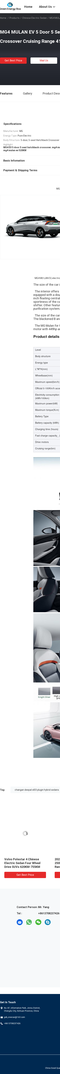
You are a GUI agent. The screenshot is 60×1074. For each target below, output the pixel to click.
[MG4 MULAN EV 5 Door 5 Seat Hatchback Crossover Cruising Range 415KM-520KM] (25, 833)
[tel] (57, 922)
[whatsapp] (29, 922)
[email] (20, 922)
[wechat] (38, 922)
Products (15, 18)
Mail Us (44, 60)
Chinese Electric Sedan (34, 18)
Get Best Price (13, 60)
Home (3, 18)
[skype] (48, 922)
